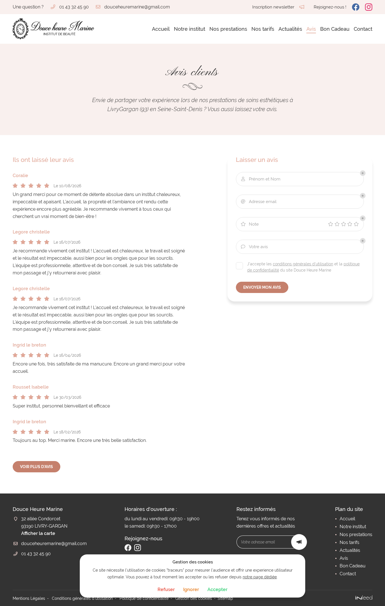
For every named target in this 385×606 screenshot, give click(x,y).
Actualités (290, 29)
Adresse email (258, 201)
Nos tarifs (262, 29)
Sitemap (225, 598)
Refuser (166, 589)
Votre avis (254, 246)
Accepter (217, 589)
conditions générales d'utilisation (303, 264)
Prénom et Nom (260, 179)
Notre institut (189, 29)
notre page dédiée (260, 576)
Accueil (161, 29)
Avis (311, 29)
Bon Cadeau (334, 29)
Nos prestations (228, 29)
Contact (363, 29)
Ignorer (191, 589)
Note (250, 224)
